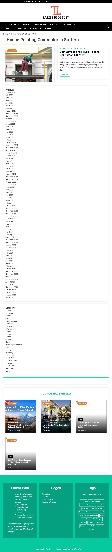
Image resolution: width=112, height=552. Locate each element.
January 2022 (10, 237)
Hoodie (102, 515)
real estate (99, 522)
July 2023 (9, 190)
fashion (96, 512)
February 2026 (11, 108)
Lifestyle (9, 29)
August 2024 (10, 156)
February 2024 (11, 171)
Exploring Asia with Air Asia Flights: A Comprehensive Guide (89, 425)
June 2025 (9, 129)
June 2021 (9, 256)
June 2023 (9, 192)
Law (7, 347)
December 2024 (11, 145)
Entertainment (10, 329)
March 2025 (10, 137)
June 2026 (9, 98)
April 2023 (9, 198)
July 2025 (9, 127)
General (8, 339)
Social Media (10, 366)
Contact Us (46, 494)
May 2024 (9, 164)
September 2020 (11, 279)
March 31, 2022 (74, 59)
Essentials (85, 508)
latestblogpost (97, 519)
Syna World (91, 526)
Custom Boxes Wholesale (92, 501)
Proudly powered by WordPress (42, 549)
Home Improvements (70, 24)
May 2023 (9, 195)
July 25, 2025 (83, 430)
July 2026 (9, 95)
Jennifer (64, 59)
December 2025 (11, 114)
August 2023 (10, 187)
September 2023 (11, 185)
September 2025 (11, 121)
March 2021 (10, 263)
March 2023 (10, 200)
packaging (91, 522)
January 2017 (10, 292)
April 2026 (9, 103)
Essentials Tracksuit (85, 512)
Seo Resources (12, 24)
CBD (7, 318)
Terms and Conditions (50, 502)
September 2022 (11, 216)
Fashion (8, 332)
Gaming (8, 337)
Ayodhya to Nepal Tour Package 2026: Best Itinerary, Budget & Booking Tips (20, 425)
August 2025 (10, 124)
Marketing (9, 353)
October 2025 (10, 119)
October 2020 (10, 277)
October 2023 (10, 182)
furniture (8, 334)
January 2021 (10, 269)
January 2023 (10, 206)
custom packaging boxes (87, 505)
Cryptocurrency (11, 321)
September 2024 (11, 153)
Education (40, 24)
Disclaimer (46, 497)
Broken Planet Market (94, 494)
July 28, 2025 (48, 430)
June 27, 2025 (13, 467)
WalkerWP (78, 549)
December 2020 (11, 271)
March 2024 (10, 169)
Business (27, 24)
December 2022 (11, 208)
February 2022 (11, 235)
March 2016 (10, 298)
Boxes (84, 494)
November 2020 (11, 274)
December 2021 (11, 240)
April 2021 (9, 261)
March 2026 (10, 106)
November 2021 (11, 242)
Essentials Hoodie (96, 508)
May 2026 (9, 100)
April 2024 (9, 166)
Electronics (9, 326)
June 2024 (9, 161)
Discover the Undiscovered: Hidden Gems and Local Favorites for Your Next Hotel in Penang (56, 424)
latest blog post (86, 519)
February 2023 (11, 203)
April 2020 (9, 285)
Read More (65, 75)
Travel (48, 29)
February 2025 (11, 140)
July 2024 (9, 158)
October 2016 (10, 295)
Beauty (8, 310)
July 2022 (9, 221)
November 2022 (11, 211)
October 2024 (10, 150)
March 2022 (10, 232)
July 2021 (9, 253)
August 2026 (10, 93)
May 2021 (9, 258)
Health (53, 24)
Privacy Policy (47, 499)
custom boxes (99, 498)
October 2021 (10, 245)
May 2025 (9, 132)
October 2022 (10, 213)
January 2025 (10, 142)
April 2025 (9, 135)
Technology (35, 29)
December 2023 (11, 177)
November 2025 (11, 116)
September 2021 (11, 248)
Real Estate (9, 358)
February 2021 (11, 266)
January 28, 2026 (14, 430)
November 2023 (11, 179)
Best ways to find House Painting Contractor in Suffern (80, 53)
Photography (10, 355)
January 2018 (10, 290)
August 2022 (10, 219)
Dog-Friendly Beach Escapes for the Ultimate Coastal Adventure (19, 462)
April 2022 (9, 229)
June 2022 (9, 224)
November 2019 (11, 287)
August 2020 (10, 282)
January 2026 (10, 111)
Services (22, 29)
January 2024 (10, 174)
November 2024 (11, 148)
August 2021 (10, 250)
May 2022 (9, 227)
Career (7, 316)
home (81, 515)
